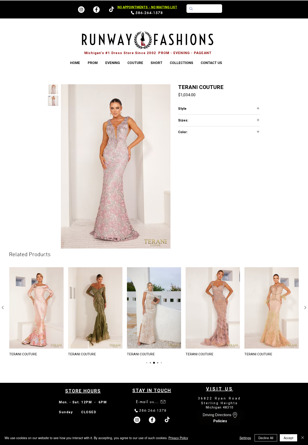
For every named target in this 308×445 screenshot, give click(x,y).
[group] (154, 312)
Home (52, 77)
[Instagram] (81, 9)
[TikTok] (167, 421)
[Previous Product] (2, 308)
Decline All (265, 438)
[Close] (302, 437)
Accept (288, 438)
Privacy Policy (178, 438)
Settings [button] (245, 438)
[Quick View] (36, 308)
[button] (181, 63)
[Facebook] (96, 9)
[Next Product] (305, 308)
